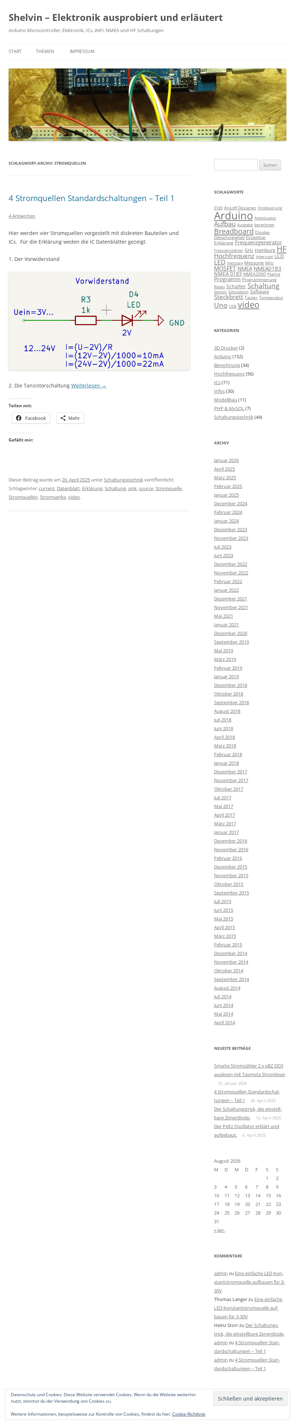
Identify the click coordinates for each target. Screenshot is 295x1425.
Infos (219, 391)
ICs (217, 382)
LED (220, 261)
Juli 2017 (222, 797)
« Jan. (219, 1230)
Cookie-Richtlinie (188, 1414)
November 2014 (231, 962)
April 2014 (224, 1022)
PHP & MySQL (229, 408)
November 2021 (231, 607)
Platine (273, 274)
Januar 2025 (226, 495)
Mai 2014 (223, 1014)
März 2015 (225, 936)
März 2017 (225, 823)
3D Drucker (226, 348)
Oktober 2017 (228, 789)
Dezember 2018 (230, 685)
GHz (249, 250)
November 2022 (231, 572)
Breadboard (234, 231)
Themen (45, 51)
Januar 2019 (226, 676)
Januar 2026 (226, 460)
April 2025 (224, 469)
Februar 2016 (228, 858)
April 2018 (224, 737)
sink (132, 488)
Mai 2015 (223, 918)
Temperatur (271, 297)
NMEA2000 (254, 274)
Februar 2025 (228, 486)
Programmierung (259, 279)
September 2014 (231, 979)
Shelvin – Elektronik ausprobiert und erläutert (116, 17)
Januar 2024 (226, 521)
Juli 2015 (222, 901)
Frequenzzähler (228, 250)
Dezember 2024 (230, 503)
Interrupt (264, 256)
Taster (251, 297)
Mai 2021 (223, 616)
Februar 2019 (228, 668)
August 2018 (227, 711)
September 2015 (231, 892)
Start (15, 51)
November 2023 (231, 538)
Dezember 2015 (230, 867)
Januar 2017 (226, 832)
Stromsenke (53, 497)
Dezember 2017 (230, 771)
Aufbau (225, 223)
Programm (227, 279)
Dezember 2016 (230, 841)
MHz (269, 263)
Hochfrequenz (234, 256)
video (74, 497)
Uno (220, 305)
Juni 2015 (223, 910)
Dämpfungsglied (229, 237)
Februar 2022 (228, 581)
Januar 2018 (226, 763)
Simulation (238, 291)
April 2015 (224, 927)
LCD (279, 256)
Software (259, 291)
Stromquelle (168, 488)
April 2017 (224, 815)
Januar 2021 (226, 624)
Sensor (220, 291)
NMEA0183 (267, 268)
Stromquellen (23, 497)
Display (262, 232)
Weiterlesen (88, 385)
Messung (254, 262)
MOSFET (225, 268)
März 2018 (225, 745)
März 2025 (225, 477)
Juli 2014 (222, 996)
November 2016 (231, 849)
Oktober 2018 (228, 694)
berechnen (264, 224)
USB (232, 306)
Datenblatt (68, 488)
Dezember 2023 (230, 529)
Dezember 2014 (230, 953)
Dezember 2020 (230, 633)
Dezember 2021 (230, 598)
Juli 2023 (222, 546)
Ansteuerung (270, 207)
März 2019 (225, 659)
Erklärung (92, 488)
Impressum (82, 51)
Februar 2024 (228, 512)
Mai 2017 (223, 806)
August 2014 (227, 988)
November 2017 (231, 780)
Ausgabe (245, 224)
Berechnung (227, 365)
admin (221, 1273)
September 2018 (231, 702)
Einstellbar (256, 237)
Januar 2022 (226, 590)
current (47, 488)
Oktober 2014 (228, 970)
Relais (219, 286)
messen (235, 263)
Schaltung (115, 488)
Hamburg (265, 250)
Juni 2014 (223, 1005)
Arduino (233, 215)
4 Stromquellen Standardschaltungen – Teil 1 (92, 197)
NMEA (244, 268)
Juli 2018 (222, 719)
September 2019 (231, 642)
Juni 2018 (223, 728)
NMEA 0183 (228, 273)
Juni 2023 (223, 555)
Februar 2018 (228, 754)
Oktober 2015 (228, 884)
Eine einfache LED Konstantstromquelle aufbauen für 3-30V (249, 1282)
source (146, 488)
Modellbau (225, 399)
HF (281, 249)
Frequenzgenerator (258, 242)
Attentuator (265, 218)
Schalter (236, 286)
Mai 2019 (223, 650)
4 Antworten (22, 216)
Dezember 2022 (230, 564)
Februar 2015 (228, 944)
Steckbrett (228, 297)
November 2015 (231, 875)
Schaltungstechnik (123, 479)
